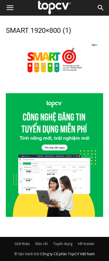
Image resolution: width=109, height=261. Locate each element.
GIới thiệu (22, 243)
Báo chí (41, 243)
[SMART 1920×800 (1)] (54, 79)
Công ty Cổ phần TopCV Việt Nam (67, 253)
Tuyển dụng (62, 243)
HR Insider (86, 243)
